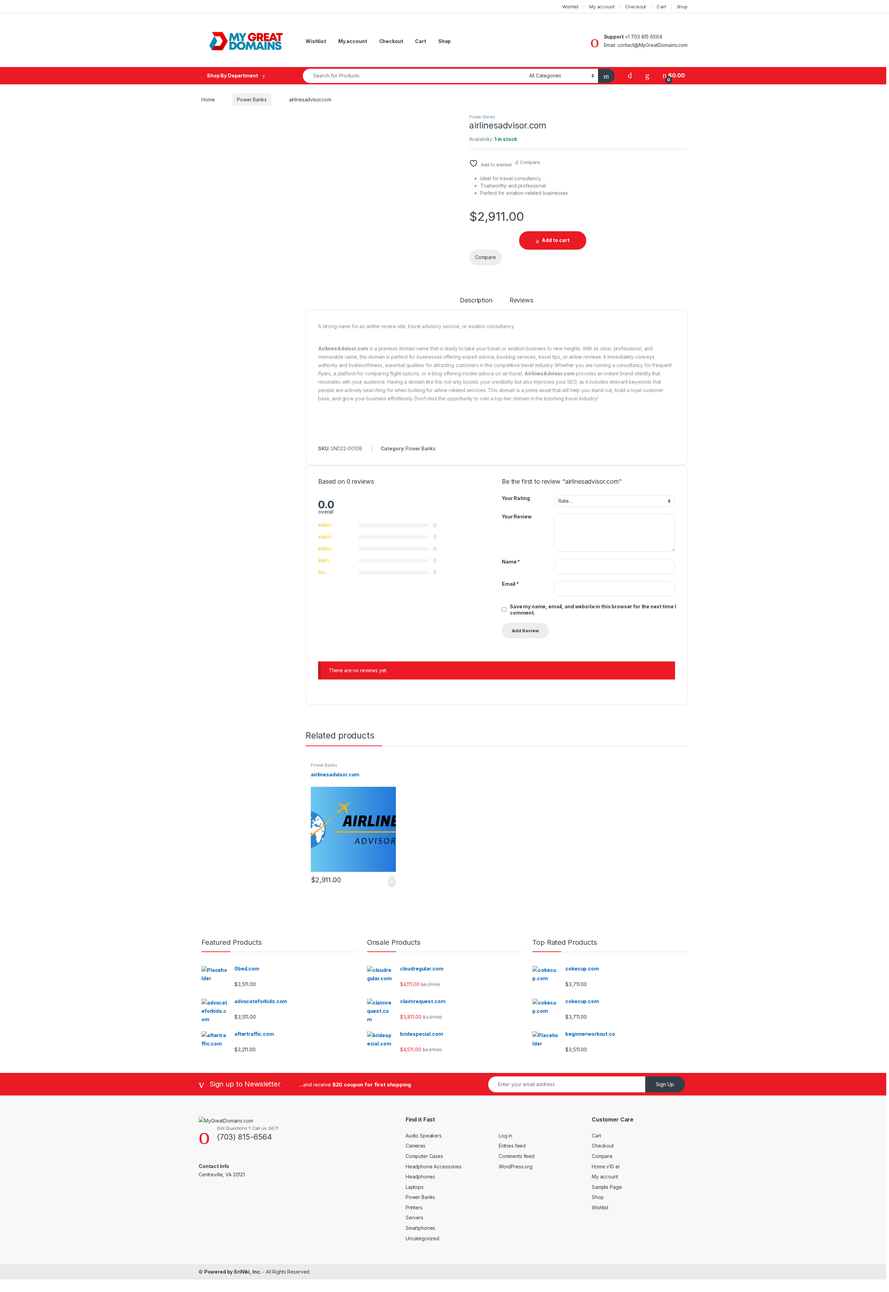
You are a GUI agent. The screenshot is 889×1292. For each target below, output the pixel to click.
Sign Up (665, 1084)
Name (511, 562)
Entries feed (512, 1146)
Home (208, 99)
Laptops (415, 1187)
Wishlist (570, 6)
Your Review (516, 516)
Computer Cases (424, 1156)
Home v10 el (605, 1166)
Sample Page (607, 1187)
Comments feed (516, 1156)
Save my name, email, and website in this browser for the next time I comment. (593, 609)
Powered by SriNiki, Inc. (232, 1272)
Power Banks (251, 99)
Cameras (415, 1146)
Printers (414, 1207)
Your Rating (516, 498)
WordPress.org (515, 1166)
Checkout (635, 6)
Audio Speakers (424, 1136)
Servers (414, 1217)
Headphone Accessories (434, 1166)
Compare (530, 162)
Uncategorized (422, 1238)
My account (602, 6)
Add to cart (556, 240)
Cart (661, 6)
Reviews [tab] (521, 300)
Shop (682, 6)
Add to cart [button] (391, 881)
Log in (505, 1136)
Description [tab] (476, 300)
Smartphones (420, 1228)
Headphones (420, 1177)
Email (510, 584)
